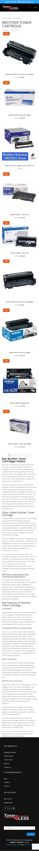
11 (27, 455)
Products (7, 782)
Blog (5, 779)
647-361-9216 (29, 845)
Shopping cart (8, 802)
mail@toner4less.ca (12, 845)
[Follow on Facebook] (5, 808)
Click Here (31, 834)
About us (7, 763)
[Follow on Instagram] (13, 808)
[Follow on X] (9, 808)
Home (4, 18)
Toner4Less (8, 731)
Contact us (7, 767)
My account (8, 799)
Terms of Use (8, 760)
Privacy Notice (8, 756)
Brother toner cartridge (9, 632)
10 (23, 455)
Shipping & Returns (10, 752)
